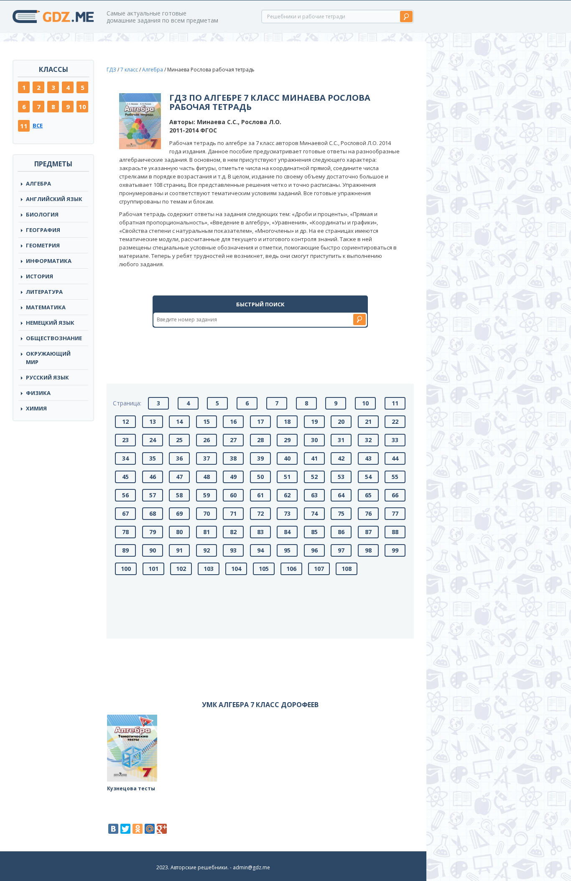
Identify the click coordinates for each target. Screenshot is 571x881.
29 (287, 440)
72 (260, 513)
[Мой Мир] (150, 829)
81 (206, 532)
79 (152, 532)
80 (179, 532)
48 (206, 477)
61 (260, 495)
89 (125, 550)
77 (395, 513)
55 (395, 477)
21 (368, 421)
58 (179, 495)
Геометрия (43, 245)
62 (287, 495)
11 (24, 126)
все (38, 125)
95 (287, 550)
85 (314, 532)
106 (291, 569)
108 (347, 569)
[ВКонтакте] (113, 829)
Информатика (48, 261)
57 (152, 495)
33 (395, 440)
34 (125, 458)
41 (314, 458)
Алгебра (38, 183)
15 (206, 421)
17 (260, 421)
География (43, 230)
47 (179, 477)
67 (125, 513)
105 (264, 569)
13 (152, 421)
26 (206, 440)
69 (179, 513)
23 (125, 440)
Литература (44, 291)
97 (341, 550)
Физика (38, 393)
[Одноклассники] (138, 829)
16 (233, 421)
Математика (46, 307)
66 (395, 495)
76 (368, 513)
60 (233, 495)
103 (209, 569)
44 (395, 458)
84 (287, 532)
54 (368, 477)
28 (260, 440)
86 (341, 532)
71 (233, 513)
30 (314, 440)
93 (233, 550)
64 (341, 495)
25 (179, 440)
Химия (36, 408)
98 (368, 550)
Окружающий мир (48, 358)
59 (206, 495)
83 (260, 532)
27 (233, 440)
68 (152, 513)
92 (206, 550)
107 (319, 569)
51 (287, 477)
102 (181, 569)
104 (236, 569)
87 (368, 532)
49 (233, 477)
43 (368, 458)
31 (341, 440)
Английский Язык (54, 199)
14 (179, 421)
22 (395, 421)
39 (260, 458)
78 (125, 532)
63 (314, 495)
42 (341, 458)
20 (341, 421)
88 (395, 532)
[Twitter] (125, 829)
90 (152, 550)
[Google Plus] (162, 829)
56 (125, 495)
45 (125, 477)
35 (152, 458)
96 (314, 550)
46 (152, 477)
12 (125, 421)
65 (368, 495)
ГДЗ (111, 69)
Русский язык (47, 377)
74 (314, 513)
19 (314, 421)
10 (82, 106)
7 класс (129, 69)
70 (206, 513)
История (39, 276)
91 (179, 550)
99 (395, 550)
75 (341, 513)
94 (260, 550)
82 (233, 532)
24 (152, 440)
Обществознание (54, 338)
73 (287, 513)
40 (287, 458)
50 (260, 477)
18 (287, 421)
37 (206, 458)
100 (126, 569)
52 (314, 477)
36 (179, 458)
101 (153, 569)
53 (341, 477)
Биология (42, 214)
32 (368, 440)
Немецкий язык (50, 322)
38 (233, 458)
